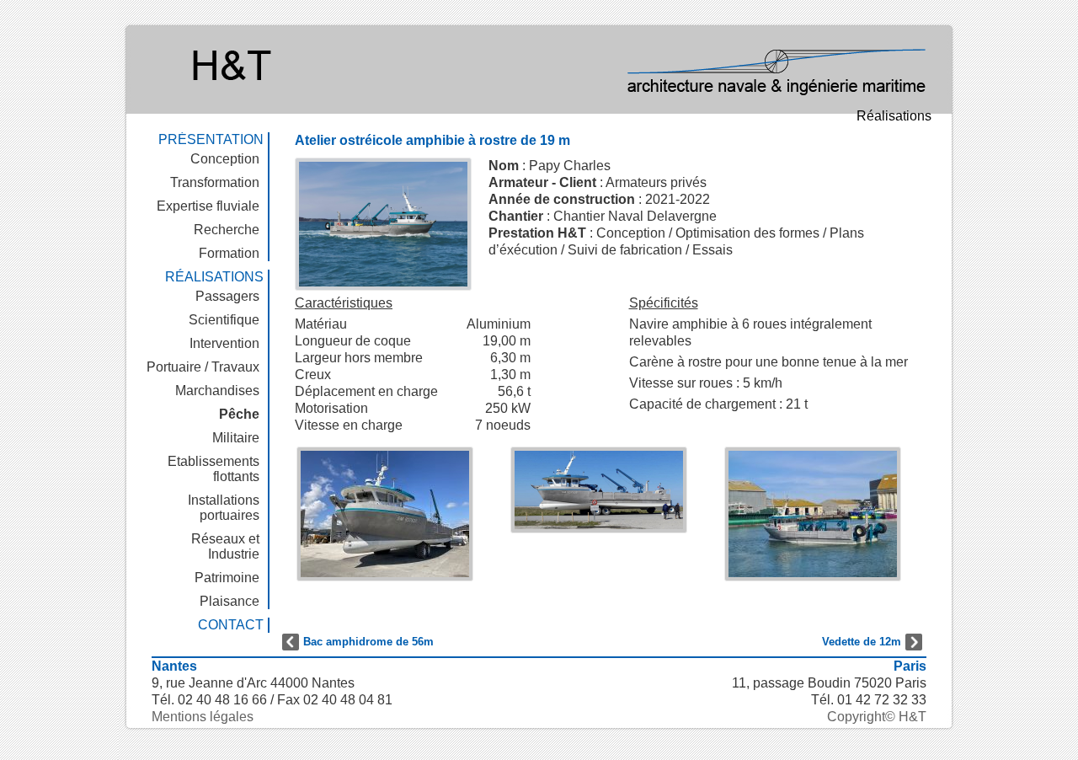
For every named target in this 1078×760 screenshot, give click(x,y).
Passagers (227, 296)
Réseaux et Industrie (225, 546)
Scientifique (224, 320)
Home (555, 68)
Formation (229, 253)
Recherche (226, 229)
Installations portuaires (223, 507)
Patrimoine (227, 577)
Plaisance (229, 601)
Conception (224, 159)
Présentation (211, 139)
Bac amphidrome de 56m (368, 641)
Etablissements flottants (213, 469)
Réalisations (894, 116)
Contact (231, 625)
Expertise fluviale (208, 206)
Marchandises (217, 390)
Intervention (224, 343)
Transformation (214, 182)
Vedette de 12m (861, 641)
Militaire (235, 438)
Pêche (239, 414)
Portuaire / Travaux (203, 367)
